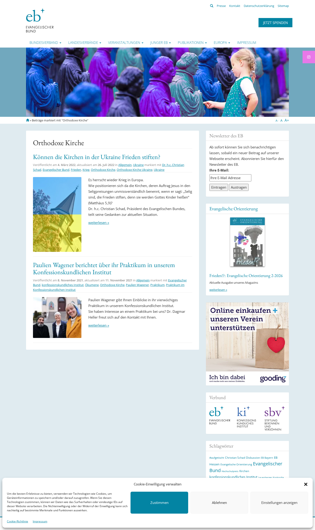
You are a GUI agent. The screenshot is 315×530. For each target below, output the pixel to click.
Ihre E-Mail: (219, 170)
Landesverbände (83, 42)
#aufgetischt (216, 457)
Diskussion (253, 458)
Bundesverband (44, 42)
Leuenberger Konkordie (271, 477)
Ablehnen (219, 502)
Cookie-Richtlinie (17, 521)
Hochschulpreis (230, 471)
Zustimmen (159, 502)
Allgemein (125, 165)
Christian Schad (235, 458)
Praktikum (157, 285)
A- (277, 121)
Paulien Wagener (137, 285)
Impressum (40, 521)
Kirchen (244, 471)
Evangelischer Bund (56, 170)
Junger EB (159, 42)
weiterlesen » (98, 222)
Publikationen (191, 42)
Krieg (86, 170)
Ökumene (92, 285)
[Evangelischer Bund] (39, 20)
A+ (287, 120)
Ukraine (138, 165)
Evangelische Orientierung (233, 208)
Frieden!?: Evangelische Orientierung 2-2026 (246, 275)
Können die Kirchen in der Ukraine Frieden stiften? (96, 157)
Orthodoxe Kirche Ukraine (134, 170)
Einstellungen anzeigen (279, 502)
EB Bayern (267, 457)
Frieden (76, 170)
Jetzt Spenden (275, 22)
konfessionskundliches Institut (63, 285)
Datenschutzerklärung (259, 6)
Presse (221, 6)
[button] (305, 484)
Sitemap (283, 6)
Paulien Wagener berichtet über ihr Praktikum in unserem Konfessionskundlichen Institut (104, 268)
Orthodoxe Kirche (103, 170)
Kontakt (234, 6)
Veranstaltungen (124, 42)
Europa (221, 42)
